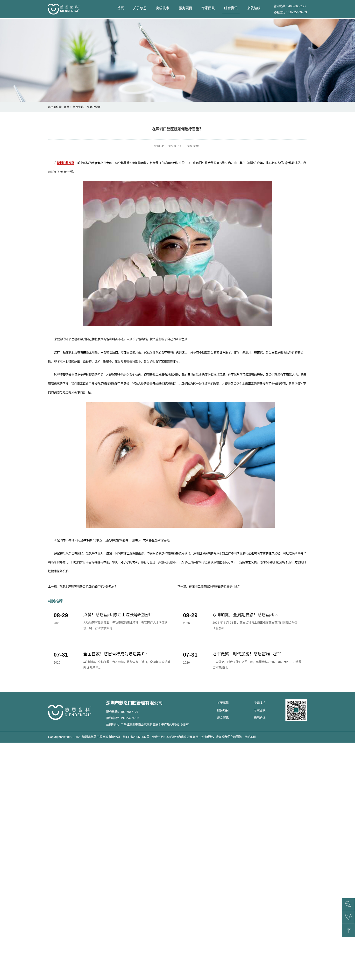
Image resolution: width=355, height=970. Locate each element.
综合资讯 (231, 8)
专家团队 (208, 8)
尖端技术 (162, 8)
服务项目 (185, 8)
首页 (120, 8)
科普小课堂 (93, 106)
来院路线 (254, 8)
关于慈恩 (140, 8)
